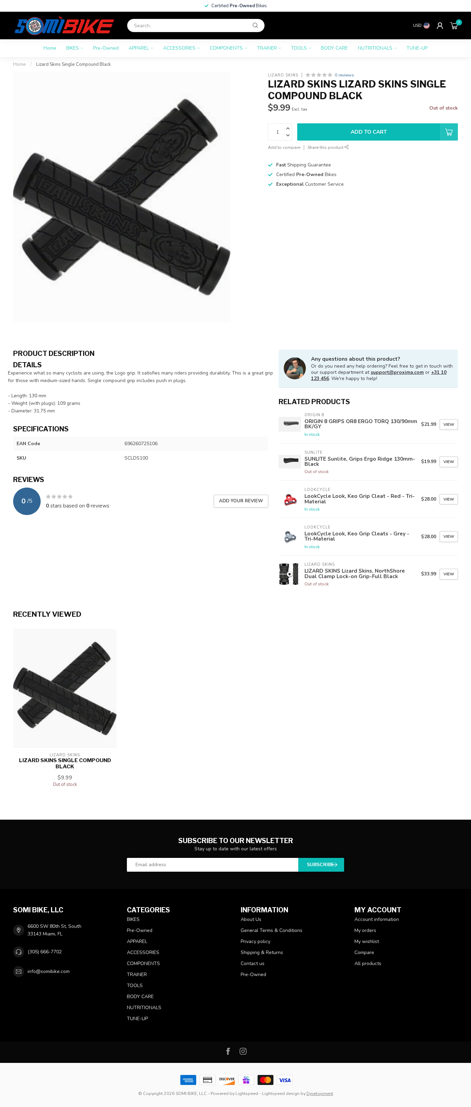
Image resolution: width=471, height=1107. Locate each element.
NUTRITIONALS (375, 48)
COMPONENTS (226, 48)
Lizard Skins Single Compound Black (73, 64)
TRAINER (267, 48)
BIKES (72, 48)
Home (49, 48)
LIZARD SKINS (283, 75)
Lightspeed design (281, 1093)
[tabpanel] (140, 387)
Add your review (241, 501)
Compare (364, 952)
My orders (365, 930)
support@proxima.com (397, 372)
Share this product (326, 147)
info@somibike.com (49, 971)
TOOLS (299, 48)
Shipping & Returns (262, 952)
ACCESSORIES (179, 48)
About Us (251, 919)
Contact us (252, 963)
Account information (376, 919)
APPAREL (139, 48)
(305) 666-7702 (45, 952)
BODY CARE (334, 48)
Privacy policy (255, 941)
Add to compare (284, 147)
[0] (454, 25)
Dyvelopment (320, 1093)
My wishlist (366, 941)
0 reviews (344, 75)
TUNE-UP (417, 48)
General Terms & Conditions (271, 930)
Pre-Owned (106, 48)
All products (367, 963)
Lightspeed (247, 1093)
